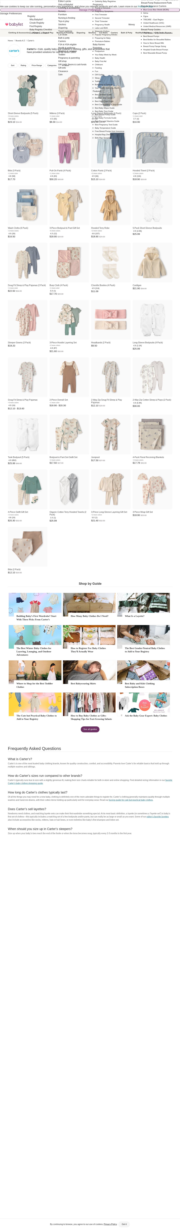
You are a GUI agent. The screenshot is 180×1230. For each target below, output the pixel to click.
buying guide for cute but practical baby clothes (131, 800)
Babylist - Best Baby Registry (14, 24)
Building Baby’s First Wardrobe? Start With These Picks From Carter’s (36, 618)
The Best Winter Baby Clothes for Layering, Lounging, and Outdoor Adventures (33, 651)
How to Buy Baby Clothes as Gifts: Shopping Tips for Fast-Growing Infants (91, 717)
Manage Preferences (90, 10)
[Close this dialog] (0, 2)
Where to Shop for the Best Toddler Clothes (34, 685)
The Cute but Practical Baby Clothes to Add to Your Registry (36, 717)
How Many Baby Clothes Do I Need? (89, 616)
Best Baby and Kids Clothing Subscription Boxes (140, 685)
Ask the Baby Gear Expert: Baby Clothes (146, 715)
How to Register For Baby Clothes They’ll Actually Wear (88, 650)
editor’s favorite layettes (158, 817)
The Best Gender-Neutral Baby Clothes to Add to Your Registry (145, 650)
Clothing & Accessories (19, 33)
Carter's (31, 41)
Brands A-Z (20, 41)
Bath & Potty (126, 33)
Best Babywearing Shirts (83, 683)
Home (10, 41)
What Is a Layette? (134, 616)
